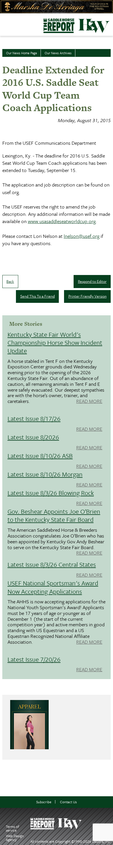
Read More (89, 401)
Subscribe (43, 802)
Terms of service (12, 828)
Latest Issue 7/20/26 (34, 659)
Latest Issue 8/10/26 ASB (40, 455)
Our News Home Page (21, 52)
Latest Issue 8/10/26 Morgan (45, 474)
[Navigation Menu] (4, 23)
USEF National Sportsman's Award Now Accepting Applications (53, 587)
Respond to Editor (92, 281)
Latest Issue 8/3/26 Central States (52, 564)
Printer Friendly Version (87, 296)
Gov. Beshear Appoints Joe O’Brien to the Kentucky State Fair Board (54, 515)
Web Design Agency (15, 837)
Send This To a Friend (37, 296)
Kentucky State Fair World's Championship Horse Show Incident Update (55, 342)
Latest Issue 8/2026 (33, 437)
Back (10, 281)
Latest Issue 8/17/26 (34, 418)
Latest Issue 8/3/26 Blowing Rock (51, 492)
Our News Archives (58, 52)
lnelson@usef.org (81, 236)
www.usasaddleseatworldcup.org (62, 221)
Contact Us (68, 802)
